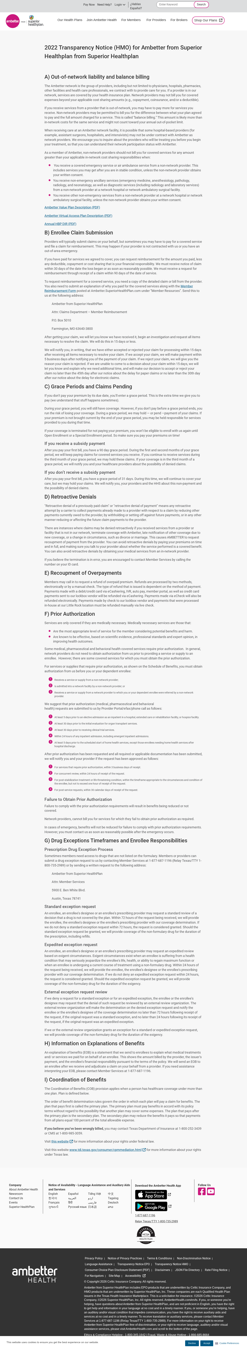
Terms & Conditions (159, 1258)
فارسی (92, 1202)
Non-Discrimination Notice (193, 1258)
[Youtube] (210, 1191)
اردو (90, 1198)
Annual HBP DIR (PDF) (60, 224)
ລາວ (110, 1207)
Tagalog (113, 1198)
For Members (131, 20)
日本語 (92, 1207)
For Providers (156, 20)
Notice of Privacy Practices (125, 1258)
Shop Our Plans (209, 20)
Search (201, 4)
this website (62, 1141)
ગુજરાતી (53, 1207)
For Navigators (94, 1275)
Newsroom (16, 1194)
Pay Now (89, 4)
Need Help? (104, 4)
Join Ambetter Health (102, 20)
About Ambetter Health (23, 1189)
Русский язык (77, 1207)
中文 (111, 1194)
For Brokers (179, 20)
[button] (227, 1343)
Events (13, 1202)
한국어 (52, 1198)
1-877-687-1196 (145, 1215)
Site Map (114, 1275)
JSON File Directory (187, 1270)
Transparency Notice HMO (171, 1264)
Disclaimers (162, 1270)
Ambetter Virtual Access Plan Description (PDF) (78, 216)
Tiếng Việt (94, 1194)
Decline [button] (192, 1343)
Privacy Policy (94, 1258)
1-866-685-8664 (199, 1334)
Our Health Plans (70, 20)
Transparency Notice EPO (133, 1264)
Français (53, 1202)
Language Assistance (98, 1264)
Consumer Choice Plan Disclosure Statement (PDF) (117, 1270)
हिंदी (70, 1202)
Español (73, 1194)
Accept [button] (206, 1343)
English (53, 1194)
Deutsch (113, 1202)
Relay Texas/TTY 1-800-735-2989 (156, 1221)
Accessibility (133, 1275)
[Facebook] (201, 1191)
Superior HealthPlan (22, 1207)
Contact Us (16, 1198)
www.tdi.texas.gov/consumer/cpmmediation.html (108, 1150)
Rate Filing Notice (216, 1270)
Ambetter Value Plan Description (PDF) (72, 207)
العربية (72, 1198)
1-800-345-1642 (135, 1334)
